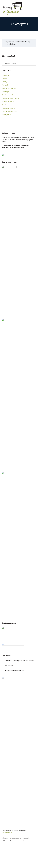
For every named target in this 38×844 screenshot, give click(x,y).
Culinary (4, 82)
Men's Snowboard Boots (11, 98)
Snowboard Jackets (8, 101)
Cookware (5, 78)
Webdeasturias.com (7, 832)
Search (33, 63)
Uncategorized (6, 115)
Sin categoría (6, 91)
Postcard (5, 85)
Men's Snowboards (9, 108)
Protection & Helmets (9, 88)
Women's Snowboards (10, 111)
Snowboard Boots (8, 95)
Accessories (5, 75)
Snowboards (6, 105)
